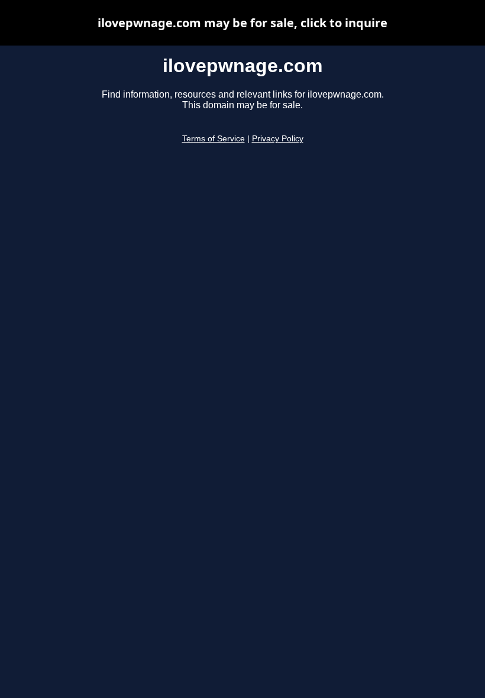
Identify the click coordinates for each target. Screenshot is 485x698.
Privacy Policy (277, 138)
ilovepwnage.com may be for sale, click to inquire (242, 23)
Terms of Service (213, 138)
